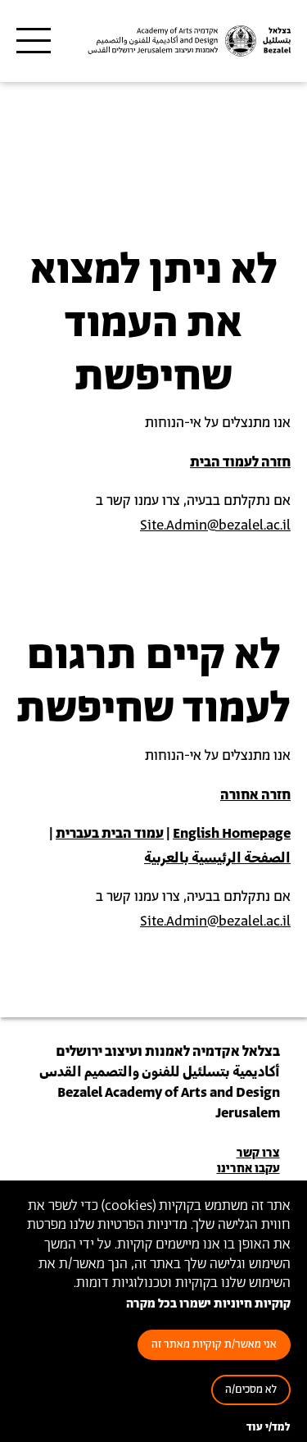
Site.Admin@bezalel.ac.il (215, 525)
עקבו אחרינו (248, 1168)
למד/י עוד (268, 1427)
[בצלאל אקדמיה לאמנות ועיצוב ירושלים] (188, 41)
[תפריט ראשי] (33, 41)
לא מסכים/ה (251, 1390)
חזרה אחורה (255, 795)
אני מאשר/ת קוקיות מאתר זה (214, 1345)
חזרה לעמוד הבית (240, 462)
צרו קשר (258, 1153)
